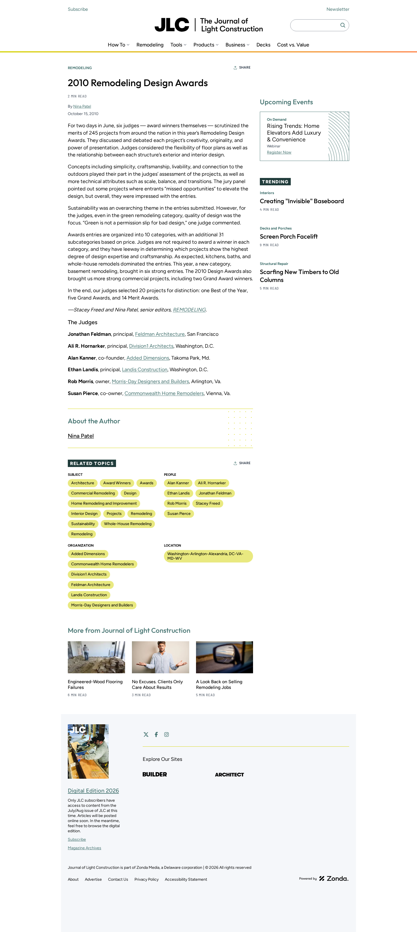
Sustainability (83, 523)
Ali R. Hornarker (212, 483)
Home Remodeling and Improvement (104, 503)
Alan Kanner (178, 483)
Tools (176, 45)
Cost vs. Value (293, 45)
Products (203, 45)
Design (130, 493)
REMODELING (189, 310)
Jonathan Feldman (215, 493)
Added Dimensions (148, 358)
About (73, 879)
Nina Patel (82, 106)
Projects (114, 513)
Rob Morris (177, 503)
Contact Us (118, 879)
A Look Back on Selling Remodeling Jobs (219, 684)
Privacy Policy (146, 879)
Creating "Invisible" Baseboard (302, 201)
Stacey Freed (208, 503)
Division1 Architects (151, 346)
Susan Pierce (179, 513)
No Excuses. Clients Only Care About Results (157, 684)
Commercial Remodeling (93, 493)
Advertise (93, 879)
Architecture (82, 483)
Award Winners (117, 483)
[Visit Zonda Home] (324, 878)
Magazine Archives (84, 848)
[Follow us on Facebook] (156, 734)
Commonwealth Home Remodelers (164, 393)
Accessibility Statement (186, 879)
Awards (146, 483)
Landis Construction (144, 369)
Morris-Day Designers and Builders (150, 381)
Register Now (279, 152)
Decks (263, 45)
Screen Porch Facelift (289, 236)
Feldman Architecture (160, 334)
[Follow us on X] (146, 734)
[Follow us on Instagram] (166, 734)
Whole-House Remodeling (127, 523)
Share (244, 67)
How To (116, 45)
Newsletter (338, 9)
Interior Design (84, 513)
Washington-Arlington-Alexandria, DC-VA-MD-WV (205, 556)
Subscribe (78, 9)
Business (235, 45)
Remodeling (150, 45)
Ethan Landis (178, 493)
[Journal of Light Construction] (209, 25)
